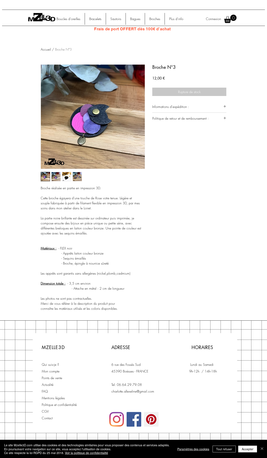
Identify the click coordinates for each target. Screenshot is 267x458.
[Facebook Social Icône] (134, 419)
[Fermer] (261, 449)
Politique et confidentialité (59, 404)
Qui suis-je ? (50, 364)
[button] (230, 19)
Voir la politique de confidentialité (86, 453)
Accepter (247, 449)
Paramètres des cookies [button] (193, 449)
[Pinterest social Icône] (151, 419)
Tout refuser (224, 449)
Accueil (46, 49)
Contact (47, 418)
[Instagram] (116, 419)
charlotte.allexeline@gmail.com (132, 391)
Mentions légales (53, 398)
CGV (45, 411)
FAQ (45, 391)
